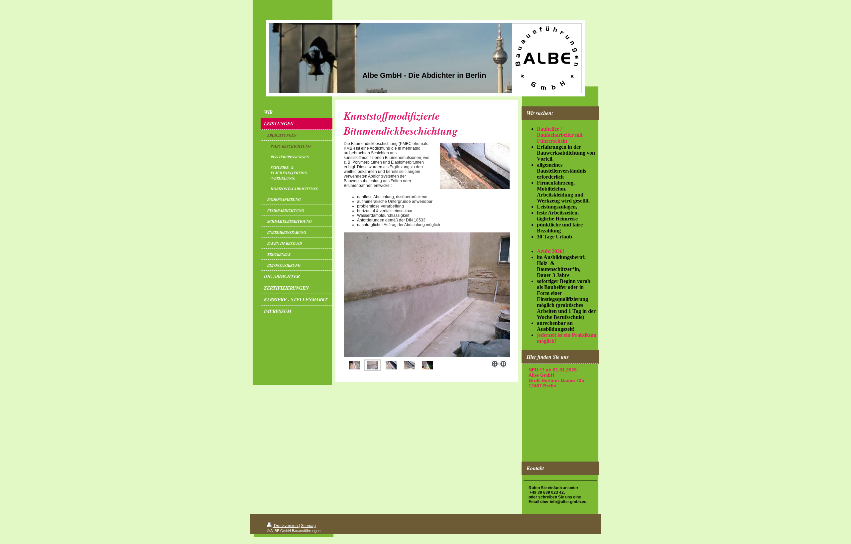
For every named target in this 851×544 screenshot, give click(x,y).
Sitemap (308, 525)
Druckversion (286, 525)
